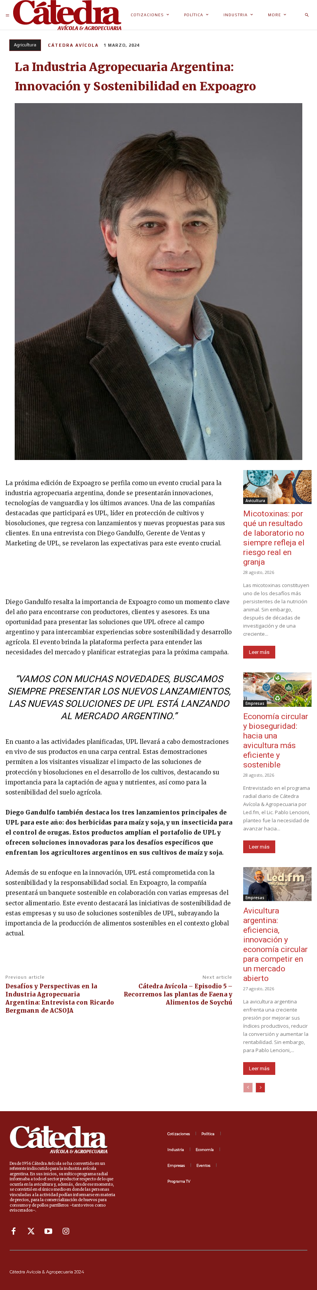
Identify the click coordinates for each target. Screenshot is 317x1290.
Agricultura (25, 44)
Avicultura (255, 500)
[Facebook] (13, 1231)
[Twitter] (31, 1231)
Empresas (254, 703)
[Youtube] (48, 1231)
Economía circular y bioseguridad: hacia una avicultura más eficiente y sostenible (275, 740)
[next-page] (260, 1088)
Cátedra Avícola (73, 45)
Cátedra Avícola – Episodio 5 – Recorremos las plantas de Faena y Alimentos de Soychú (178, 994)
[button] (306, 15)
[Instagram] (66, 1231)
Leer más (259, 652)
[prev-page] (248, 1088)
